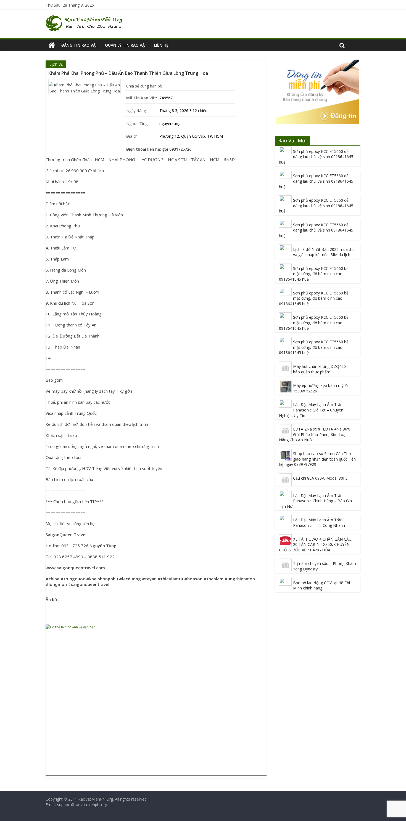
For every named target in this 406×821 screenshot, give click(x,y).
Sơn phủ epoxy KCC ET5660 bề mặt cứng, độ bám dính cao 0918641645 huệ (314, 274)
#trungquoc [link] (72, 578)
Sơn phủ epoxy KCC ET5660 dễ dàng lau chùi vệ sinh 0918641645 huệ (316, 157)
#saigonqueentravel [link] (88, 584)
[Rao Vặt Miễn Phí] (52, 45)
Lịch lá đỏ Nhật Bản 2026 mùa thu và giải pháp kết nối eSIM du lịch (324, 252)
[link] (66, 534)
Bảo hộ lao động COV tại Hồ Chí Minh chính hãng (321, 585)
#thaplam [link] (213, 578)
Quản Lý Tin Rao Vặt (126, 45)
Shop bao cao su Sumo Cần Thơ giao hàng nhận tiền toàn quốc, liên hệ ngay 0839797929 (317, 459)
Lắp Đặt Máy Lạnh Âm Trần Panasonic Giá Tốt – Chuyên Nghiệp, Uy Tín (311, 410)
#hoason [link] (193, 578)
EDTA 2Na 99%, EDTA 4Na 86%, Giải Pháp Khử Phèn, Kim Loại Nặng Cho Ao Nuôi (315, 434)
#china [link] (52, 578)
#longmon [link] (56, 584)
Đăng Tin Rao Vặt (79, 45)
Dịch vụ (56, 64)
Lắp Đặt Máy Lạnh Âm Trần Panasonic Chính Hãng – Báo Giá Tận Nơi (315, 501)
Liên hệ (161, 45)
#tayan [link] (149, 578)
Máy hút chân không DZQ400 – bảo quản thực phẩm (321, 369)
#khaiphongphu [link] (102, 578)
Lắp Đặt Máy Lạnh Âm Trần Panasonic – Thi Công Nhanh (319, 522)
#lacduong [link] (130, 578)
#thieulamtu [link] (170, 578)
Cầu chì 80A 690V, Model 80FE (320, 478)
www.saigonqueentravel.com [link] (75, 567)
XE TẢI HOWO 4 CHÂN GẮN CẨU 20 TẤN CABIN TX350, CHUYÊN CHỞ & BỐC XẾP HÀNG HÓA (315, 544)
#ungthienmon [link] (240, 578)
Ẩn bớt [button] (52, 599)
